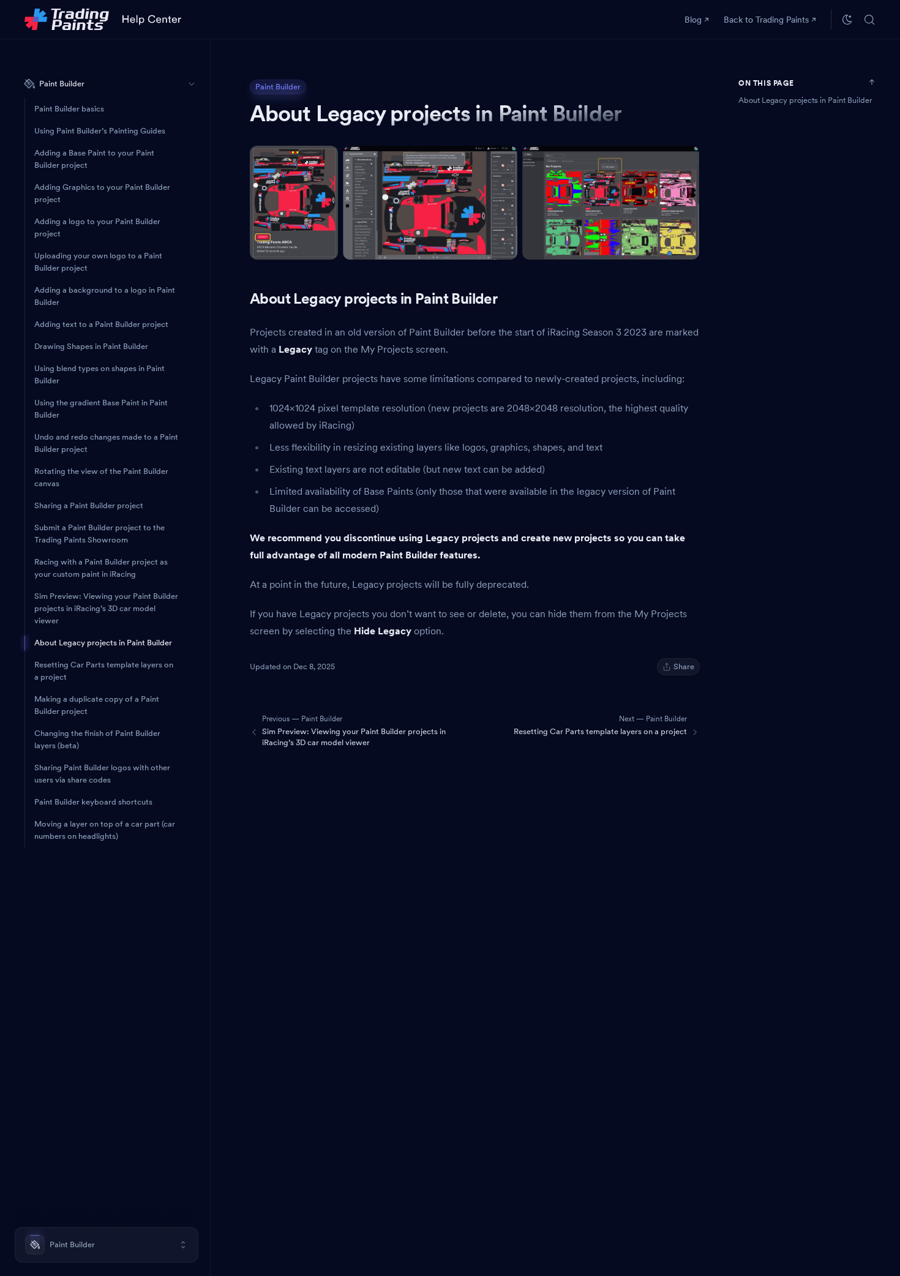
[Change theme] (847, 19)
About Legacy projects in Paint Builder (805, 100)
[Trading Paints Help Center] (102, 20)
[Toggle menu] (192, 84)
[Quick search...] (869, 19)
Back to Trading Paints (766, 19)
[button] (106, 1245)
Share (683, 666)
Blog (693, 19)
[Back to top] (871, 82)
